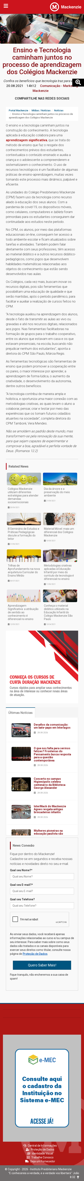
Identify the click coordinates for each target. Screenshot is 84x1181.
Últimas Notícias (20, 713)
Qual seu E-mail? (21, 884)
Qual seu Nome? (21, 870)
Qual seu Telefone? (22, 899)
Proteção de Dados (35, 953)
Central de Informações (42, 1145)
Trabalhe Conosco (42, 1157)
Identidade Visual (42, 1153)
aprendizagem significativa (26, 140)
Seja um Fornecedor (42, 1161)
